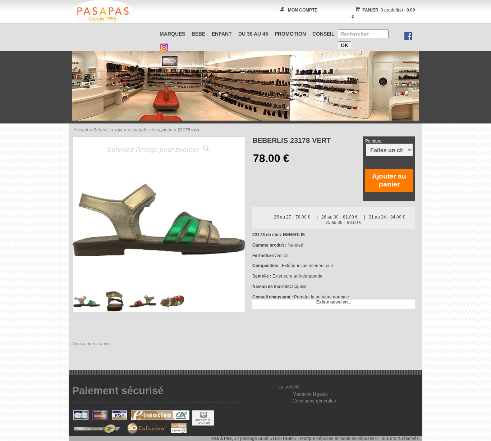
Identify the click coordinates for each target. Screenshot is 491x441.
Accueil (81, 129)
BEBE (198, 34)
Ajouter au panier (389, 180)
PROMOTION (290, 34)
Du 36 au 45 (253, 34)
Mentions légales (310, 394)
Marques (172, 34)
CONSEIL (323, 34)
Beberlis (101, 129)
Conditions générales (314, 401)
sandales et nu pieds (152, 129)
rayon (120, 129)
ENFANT (222, 34)
